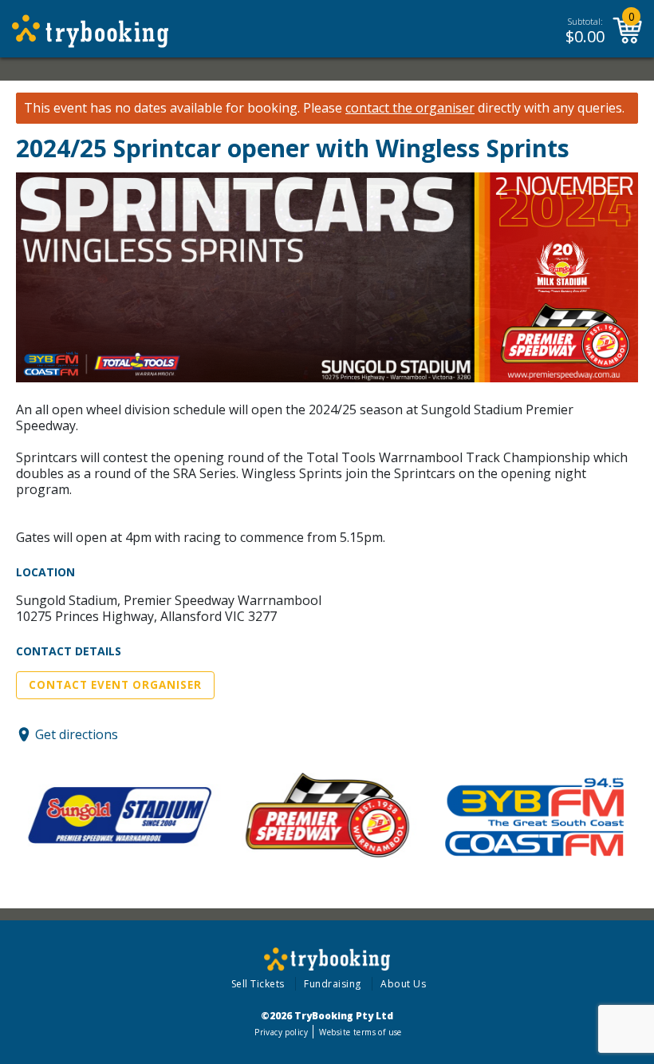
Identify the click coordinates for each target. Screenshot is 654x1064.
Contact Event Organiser (115, 685)
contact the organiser (410, 108)
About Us (403, 984)
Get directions (76, 734)
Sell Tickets (258, 984)
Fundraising (332, 984)
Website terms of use (360, 1032)
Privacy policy (281, 1032)
